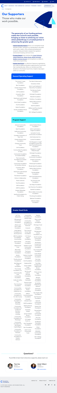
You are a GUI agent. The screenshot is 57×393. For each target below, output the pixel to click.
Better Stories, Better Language (32, 57)
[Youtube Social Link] (54, 384)
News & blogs (37, 1)
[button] (54, 6)
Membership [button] (48, 5)
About (6, 5)
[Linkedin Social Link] (45, 384)
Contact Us (34, 380)
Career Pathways (37, 55)
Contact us (28, 1)
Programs (34, 5)
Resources (11, 5)
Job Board (46, 1)
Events (39, 5)
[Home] (2, 6)
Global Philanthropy (18, 57)
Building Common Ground (20, 59)
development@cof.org (20, 369)
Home (3, 9)
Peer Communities (20, 5)
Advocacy (28, 5)
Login (53, 1)
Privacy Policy (43, 380)
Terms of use (52, 380)
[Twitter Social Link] (48, 384)
